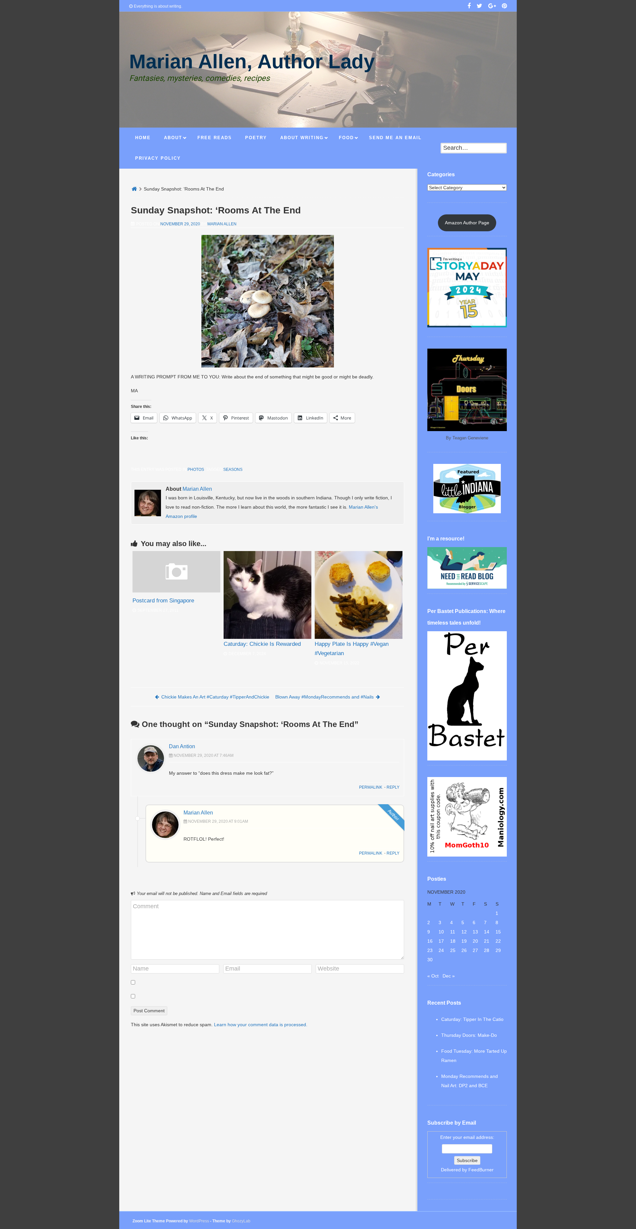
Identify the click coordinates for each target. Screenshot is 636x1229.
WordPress (199, 1221)
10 (441, 931)
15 (498, 931)
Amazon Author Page (467, 222)
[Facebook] (469, 6)
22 (498, 941)
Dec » (449, 975)
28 (486, 950)
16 (430, 941)
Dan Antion (182, 746)
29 (498, 950)
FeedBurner (481, 1169)
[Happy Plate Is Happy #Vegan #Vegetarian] (358, 595)
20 (475, 941)
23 (430, 950)
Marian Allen (222, 224)
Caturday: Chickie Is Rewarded (262, 644)
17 (441, 941)
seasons (232, 469)
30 (430, 959)
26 (464, 950)
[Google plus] (492, 6)
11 (452, 931)
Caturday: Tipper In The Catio (472, 1019)
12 (464, 931)
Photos (195, 469)
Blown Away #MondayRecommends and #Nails (324, 696)
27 (475, 950)
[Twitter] (479, 6)
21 (486, 941)
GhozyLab (241, 1221)
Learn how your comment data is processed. (260, 1024)
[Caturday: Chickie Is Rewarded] (267, 595)
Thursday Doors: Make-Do (469, 1035)
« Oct (433, 975)
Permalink (370, 787)
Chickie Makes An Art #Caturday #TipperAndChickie (215, 696)
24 (441, 950)
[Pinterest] (504, 6)
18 (452, 941)
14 (486, 931)
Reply (393, 787)
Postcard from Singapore (163, 600)
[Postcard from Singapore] (176, 590)
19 (464, 941)
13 (475, 931)
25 (452, 950)
